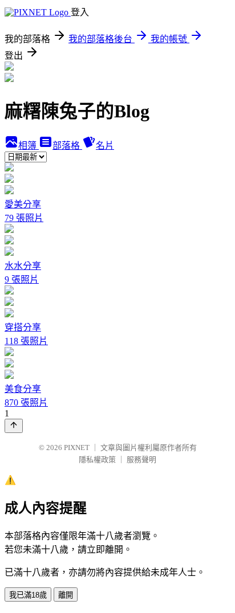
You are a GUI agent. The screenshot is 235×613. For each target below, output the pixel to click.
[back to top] (14, 426)
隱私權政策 (97, 459)
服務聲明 (141, 459)
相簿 (28, 145)
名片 (105, 145)
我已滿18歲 (28, 595)
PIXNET (77, 447)
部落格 (67, 145)
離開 (65, 595)
